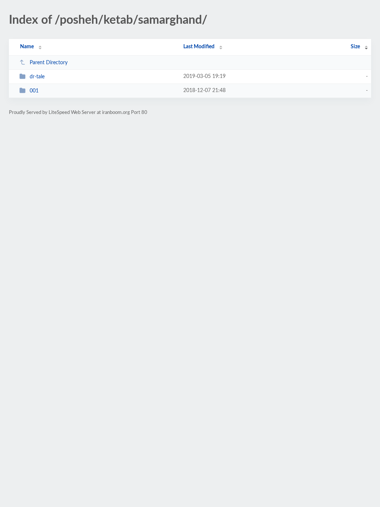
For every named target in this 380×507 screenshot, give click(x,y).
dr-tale (37, 76)
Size (355, 46)
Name (27, 46)
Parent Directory (49, 62)
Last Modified (198, 46)
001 (34, 91)
